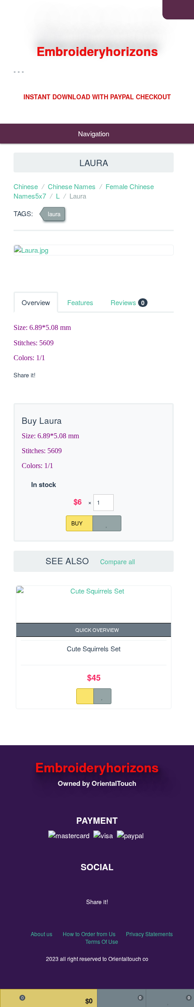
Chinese (26, 186)
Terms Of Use (101, 941)
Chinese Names (72, 186)
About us (41, 933)
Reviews (127, 302)
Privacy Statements (149, 933)
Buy (77, 522)
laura (54, 213)
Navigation (94, 133)
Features (80, 302)
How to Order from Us (89, 933)
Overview (36, 302)
